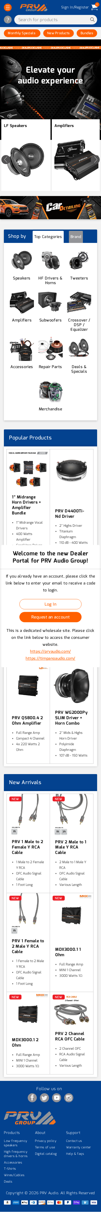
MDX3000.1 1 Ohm (68, 952)
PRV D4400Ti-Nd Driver (69, 513)
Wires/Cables (14, 1175)
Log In (50, 604)
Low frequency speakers (15, 1143)
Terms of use (45, 1147)
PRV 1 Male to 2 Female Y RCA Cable (27, 847)
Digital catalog (46, 1154)
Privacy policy (45, 1141)
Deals (8, 1182)
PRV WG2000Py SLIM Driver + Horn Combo (71, 718)
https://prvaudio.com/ (50, 651)
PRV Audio (49, 1193)
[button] (8, 7)
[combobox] (56, 19)
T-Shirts (10, 1169)
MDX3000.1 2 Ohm (25, 1042)
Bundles (87, 33)
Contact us (74, 1141)
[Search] (92, 19)
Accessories (13, 1162)
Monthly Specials (22, 33)
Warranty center (78, 1147)
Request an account (50, 617)
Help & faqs (75, 1154)
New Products (58, 33)
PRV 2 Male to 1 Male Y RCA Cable (70, 847)
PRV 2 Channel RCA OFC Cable (70, 1036)
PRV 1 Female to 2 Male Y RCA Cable (28, 946)
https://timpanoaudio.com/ (50, 658)
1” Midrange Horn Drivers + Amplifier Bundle (26, 505)
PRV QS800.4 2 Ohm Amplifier (27, 720)
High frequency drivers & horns (16, 1154)
